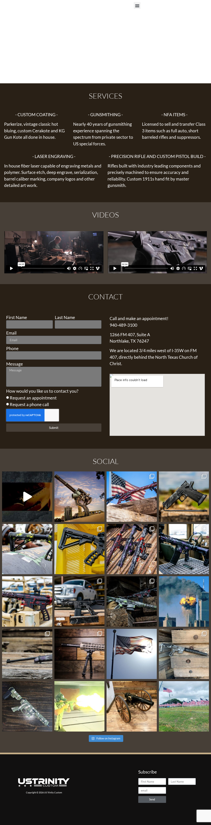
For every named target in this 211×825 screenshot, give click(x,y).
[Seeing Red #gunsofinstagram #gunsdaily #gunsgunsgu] (27, 601)
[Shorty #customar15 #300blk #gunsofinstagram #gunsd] (184, 549)
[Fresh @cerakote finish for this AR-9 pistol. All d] (27, 706)
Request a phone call (29, 404)
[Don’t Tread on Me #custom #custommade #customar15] (27, 549)
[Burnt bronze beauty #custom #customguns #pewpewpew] (79, 549)
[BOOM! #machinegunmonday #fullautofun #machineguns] (79, 706)
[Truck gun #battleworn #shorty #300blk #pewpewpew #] (79, 601)
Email (11, 333)
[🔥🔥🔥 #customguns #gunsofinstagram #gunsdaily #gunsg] (184, 496)
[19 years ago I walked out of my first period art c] (184, 601)
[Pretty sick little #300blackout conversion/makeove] (184, 654)
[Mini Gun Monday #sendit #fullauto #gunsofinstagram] (79, 496)
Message (14, 364)
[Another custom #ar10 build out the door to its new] (79, 654)
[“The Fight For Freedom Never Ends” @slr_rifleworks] (132, 496)
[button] (137, 5)
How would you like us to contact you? (42, 391)
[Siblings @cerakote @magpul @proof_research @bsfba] (132, 601)
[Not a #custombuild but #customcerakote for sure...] (27, 654)
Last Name (65, 317)
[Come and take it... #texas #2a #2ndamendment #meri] (132, 706)
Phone (12, 348)
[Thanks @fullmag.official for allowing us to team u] (27, 496)
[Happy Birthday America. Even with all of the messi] (132, 654)
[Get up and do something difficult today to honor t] (184, 706)
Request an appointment (33, 398)
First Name (16, 317)
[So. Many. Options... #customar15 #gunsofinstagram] (132, 549)
